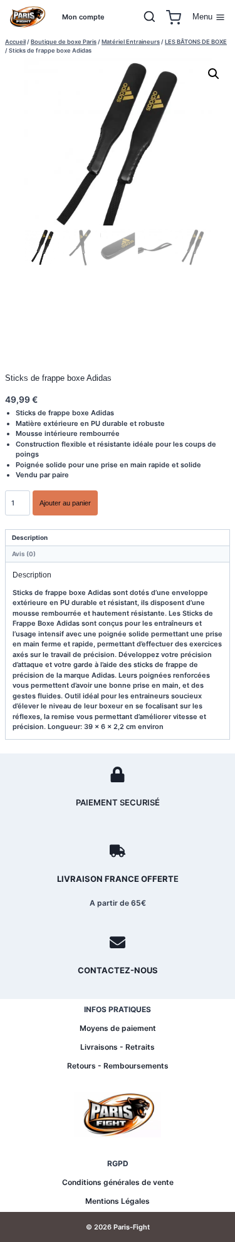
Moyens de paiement (118, 1028)
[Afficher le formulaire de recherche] (149, 17)
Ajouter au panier (65, 503)
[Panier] (173, 17)
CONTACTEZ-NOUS (118, 970)
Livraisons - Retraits (117, 1047)
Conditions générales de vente (118, 1182)
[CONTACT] (117, 942)
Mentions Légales (117, 1201)
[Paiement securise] (117, 774)
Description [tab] (30, 537)
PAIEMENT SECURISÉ (118, 802)
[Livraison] (117, 851)
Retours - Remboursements (118, 1065)
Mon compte (83, 17)
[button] (213, 74)
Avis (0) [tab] (24, 553)
